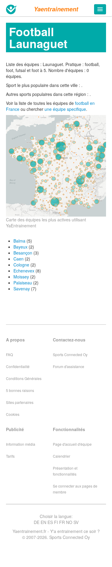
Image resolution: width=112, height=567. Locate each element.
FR (62, 522)
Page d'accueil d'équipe (72, 444)
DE (36, 522)
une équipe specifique (65, 109)
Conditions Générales (24, 378)
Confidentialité (18, 366)
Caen (18, 259)
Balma (19, 241)
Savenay (21, 289)
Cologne (21, 265)
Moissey (21, 277)
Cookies (12, 414)
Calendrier (61, 456)
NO (69, 522)
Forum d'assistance (68, 366)
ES (50, 522)
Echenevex (23, 271)
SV (76, 522)
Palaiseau (22, 283)
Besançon (22, 253)
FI (56, 522)
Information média (20, 444)
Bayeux (20, 247)
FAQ (9, 354)
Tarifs (10, 456)
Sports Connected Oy (70, 354)
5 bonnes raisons (20, 390)
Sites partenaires (19, 402)
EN (43, 522)
